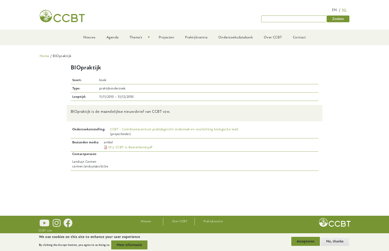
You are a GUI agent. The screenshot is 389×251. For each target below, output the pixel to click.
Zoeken (338, 19)
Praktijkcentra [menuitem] (196, 37)
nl (344, 10)
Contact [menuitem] (299, 37)
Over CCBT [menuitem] (273, 37)
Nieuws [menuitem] (89, 37)
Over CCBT (179, 221)
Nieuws (146, 221)
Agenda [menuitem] (112, 37)
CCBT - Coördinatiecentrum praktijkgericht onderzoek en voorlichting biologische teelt (174, 129)
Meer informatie (129, 245)
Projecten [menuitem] (166, 37)
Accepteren (305, 241)
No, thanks (335, 241)
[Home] (62, 16)
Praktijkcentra (213, 221)
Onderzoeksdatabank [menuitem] (235, 37)
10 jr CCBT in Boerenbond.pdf (130, 147)
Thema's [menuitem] (133, 39)
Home (44, 56)
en (334, 10)
